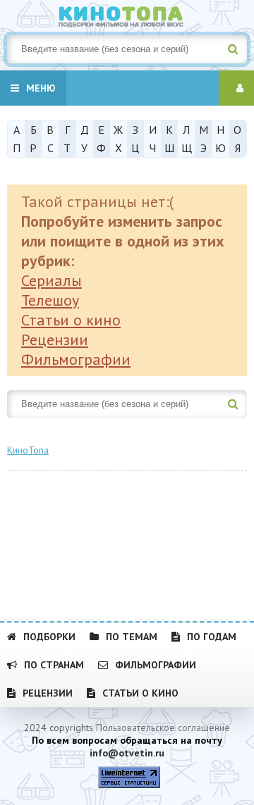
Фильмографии (76, 359)
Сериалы (51, 280)
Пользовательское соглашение (163, 727)
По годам (211, 636)
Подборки (49, 636)
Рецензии (54, 339)
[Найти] (233, 49)
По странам (54, 665)
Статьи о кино (71, 320)
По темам (131, 636)
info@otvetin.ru (127, 753)
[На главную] (127, 14)
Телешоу (50, 300)
